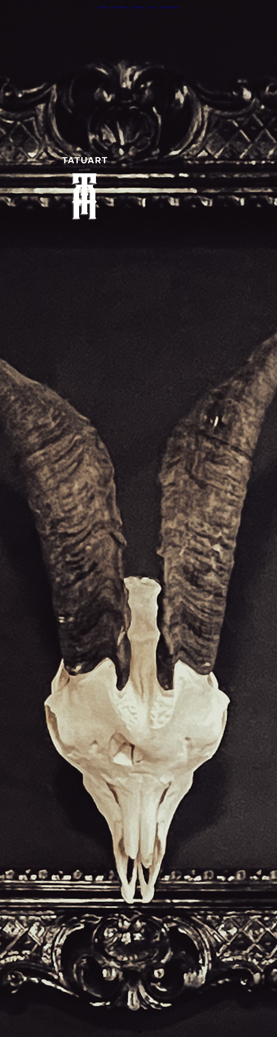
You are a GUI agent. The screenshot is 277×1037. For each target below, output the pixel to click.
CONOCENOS (119, 7)
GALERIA (136, 7)
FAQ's (151, 7)
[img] (138, 518)
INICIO (103, 7)
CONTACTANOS (168, 7)
